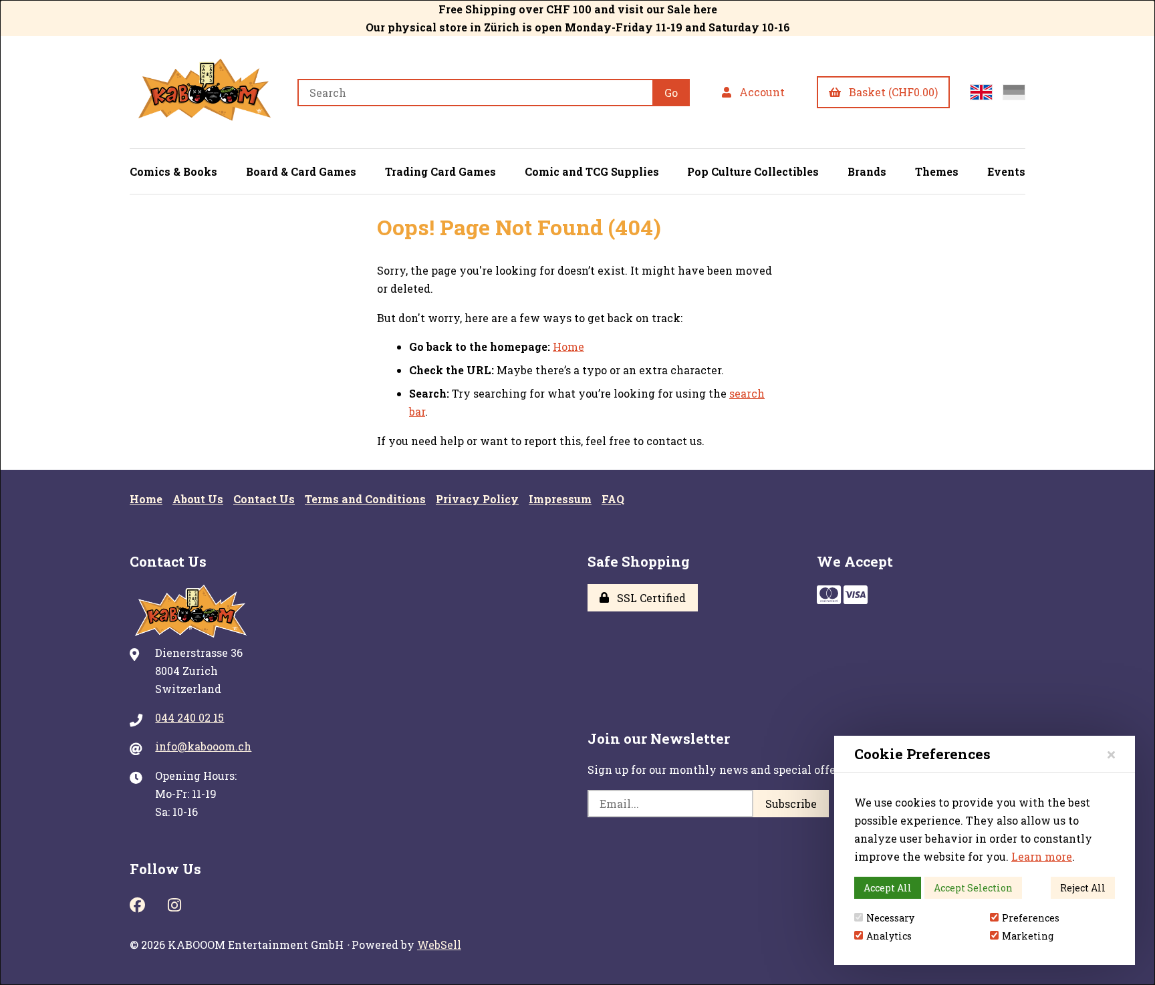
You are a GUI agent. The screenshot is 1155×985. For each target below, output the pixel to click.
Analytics (889, 936)
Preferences (1030, 917)
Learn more (1041, 856)
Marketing (1027, 936)
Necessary (890, 917)
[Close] (1111, 754)
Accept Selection (973, 887)
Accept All (888, 887)
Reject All (1083, 887)
